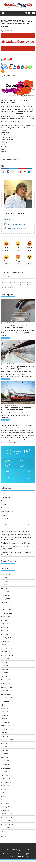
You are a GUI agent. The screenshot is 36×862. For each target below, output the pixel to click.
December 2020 (6, 814)
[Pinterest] (18, 67)
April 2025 (4, 631)
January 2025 (5, 641)
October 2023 (6, 694)
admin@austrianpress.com (17, 224)
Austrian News (6, 276)
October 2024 (6, 652)
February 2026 (6, 595)
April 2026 (4, 588)
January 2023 (5, 726)
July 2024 (4, 662)
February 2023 (6, 722)
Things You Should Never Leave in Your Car (15, 531)
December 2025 (6, 602)
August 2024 (5, 659)
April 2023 (4, 715)
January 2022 (5, 768)
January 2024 (5, 683)
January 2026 (5, 599)
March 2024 (5, 676)
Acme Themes (23, 856)
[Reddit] (10, 67)
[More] (3, 71)
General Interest (6, 508)
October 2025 (6, 609)
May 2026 (4, 585)
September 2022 (7, 740)
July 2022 (4, 747)
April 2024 (4, 673)
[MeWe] (22, 67)
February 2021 (6, 807)
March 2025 (5, 634)
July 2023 (4, 705)
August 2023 (5, 701)
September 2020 (7, 824)
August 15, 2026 (7, 364)
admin (14, 31)
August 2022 (5, 743)
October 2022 (6, 736)
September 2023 (7, 697)
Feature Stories (6, 501)
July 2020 (4, 831)
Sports (3, 515)
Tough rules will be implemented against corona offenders (9, 285)
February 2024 (6, 680)
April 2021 (4, 800)
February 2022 (6, 764)
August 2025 (5, 616)
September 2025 (7, 613)
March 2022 (5, 761)
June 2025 (4, 623)
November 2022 (6, 733)
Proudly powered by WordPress (14, 854)
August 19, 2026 (7, 323)
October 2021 (6, 778)
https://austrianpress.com (17, 228)
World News (5, 518)
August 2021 (5, 786)
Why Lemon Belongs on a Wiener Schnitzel (15, 543)
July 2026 (4, 578)
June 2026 (4, 581)
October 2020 (6, 821)
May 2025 (4, 627)
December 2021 (6, 771)
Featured (4, 504)
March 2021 (5, 803)
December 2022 (6, 729)
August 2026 (5, 574)
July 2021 (4, 789)
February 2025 (6, 638)
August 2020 (5, 828)
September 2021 (7, 782)
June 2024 (4, 666)
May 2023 (4, 712)
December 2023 (6, 687)
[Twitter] (6, 67)
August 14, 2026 (7, 405)
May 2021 (4, 796)
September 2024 (7, 655)
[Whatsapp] (30, 67)
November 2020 (6, 817)
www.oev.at (5, 837)
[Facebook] (3, 67)
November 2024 (6, 648)
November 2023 (6, 690)
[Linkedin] (14, 67)
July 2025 (4, 620)
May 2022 (4, 754)
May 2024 (4, 669)
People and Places (7, 511)
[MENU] (34, 13)
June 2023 (4, 708)
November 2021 (6, 775)
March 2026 (5, 592)
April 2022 (4, 757)
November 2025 (6, 606)
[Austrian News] (3, 12)
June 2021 (4, 793)
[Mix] (26, 67)
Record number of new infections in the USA (26, 284)
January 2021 (5, 810)
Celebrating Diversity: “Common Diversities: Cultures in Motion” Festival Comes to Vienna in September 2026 (17, 537)
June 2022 (4, 750)
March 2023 (5, 719)
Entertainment (6, 497)
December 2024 (6, 645)
